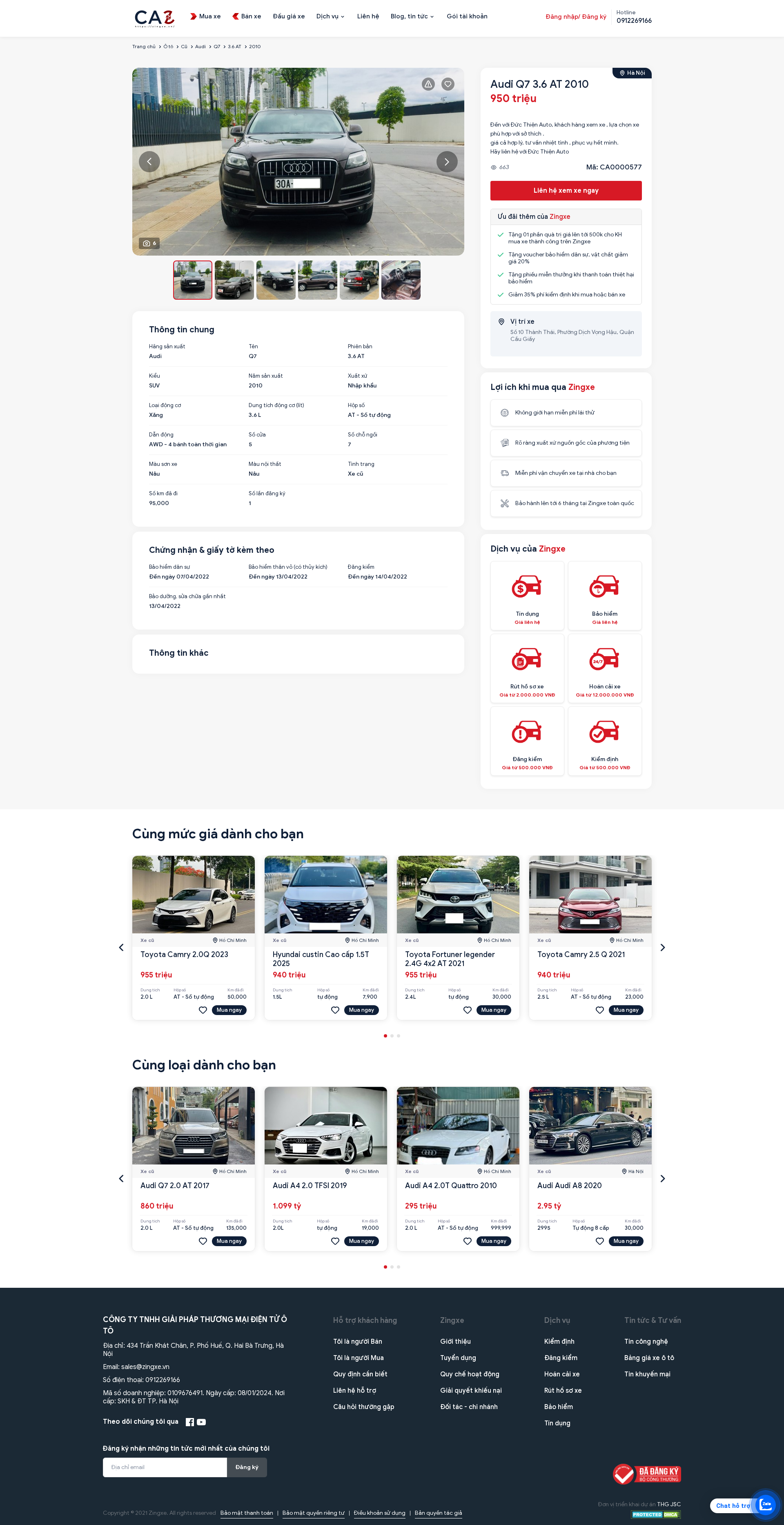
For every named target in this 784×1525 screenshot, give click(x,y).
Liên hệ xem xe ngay (566, 191)
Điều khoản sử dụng (379, 1512)
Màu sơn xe (163, 464)
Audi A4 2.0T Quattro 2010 (451, 1185)
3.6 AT (234, 46)
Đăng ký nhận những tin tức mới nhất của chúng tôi (186, 1449)
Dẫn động (161, 435)
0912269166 (162, 1380)
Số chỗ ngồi (362, 435)
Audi (200, 46)
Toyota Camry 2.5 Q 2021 (581, 954)
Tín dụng (557, 1423)
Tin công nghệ (646, 1342)
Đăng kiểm (361, 567)
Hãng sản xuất (167, 346)
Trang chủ (144, 46)
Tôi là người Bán (357, 1342)
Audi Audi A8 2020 (569, 1185)
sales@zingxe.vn (145, 1367)
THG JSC (669, 1504)
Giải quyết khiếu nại (471, 1391)
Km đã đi (235, 990)
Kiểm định (559, 1342)
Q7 (217, 46)
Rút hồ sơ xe (563, 1391)
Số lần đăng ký (267, 493)
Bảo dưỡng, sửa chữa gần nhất (187, 596)
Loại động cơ (165, 405)
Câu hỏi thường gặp (363, 1407)
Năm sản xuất (266, 376)
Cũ (184, 46)
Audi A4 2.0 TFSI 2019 (310, 1185)
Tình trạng (361, 464)
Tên (253, 346)
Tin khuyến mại (647, 1374)
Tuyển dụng (458, 1358)
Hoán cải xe (562, 1374)
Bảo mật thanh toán (246, 1512)
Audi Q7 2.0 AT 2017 (174, 1185)
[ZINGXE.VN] (154, 18)
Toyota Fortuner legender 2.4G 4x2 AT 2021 (450, 959)
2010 (255, 46)
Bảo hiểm (558, 1407)
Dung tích (150, 990)
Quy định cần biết (360, 1374)
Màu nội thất (265, 464)
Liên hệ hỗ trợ (354, 1391)
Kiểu (154, 376)
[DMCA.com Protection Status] (656, 1514)
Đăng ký (247, 1467)
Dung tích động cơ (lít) (276, 405)
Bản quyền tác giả (438, 1512)
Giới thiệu (455, 1342)
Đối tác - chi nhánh (469, 1407)
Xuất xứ (357, 376)
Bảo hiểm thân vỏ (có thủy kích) (288, 567)
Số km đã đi (163, 493)
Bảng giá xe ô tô (649, 1358)
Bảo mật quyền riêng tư (314, 1512)
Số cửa (257, 435)
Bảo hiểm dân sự (169, 567)
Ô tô (168, 46)
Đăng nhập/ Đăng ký (576, 16)
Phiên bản (360, 346)
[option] (298, 162)
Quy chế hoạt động (469, 1374)
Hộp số (356, 405)
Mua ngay (229, 1009)
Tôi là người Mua (358, 1358)
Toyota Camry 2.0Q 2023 (184, 954)
